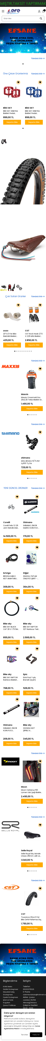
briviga (7, 573)
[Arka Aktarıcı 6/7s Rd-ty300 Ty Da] (32, 442)
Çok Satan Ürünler (15, 296)
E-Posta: (26, 992)
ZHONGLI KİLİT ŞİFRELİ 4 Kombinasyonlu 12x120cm (30, 729)
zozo (5, 330)
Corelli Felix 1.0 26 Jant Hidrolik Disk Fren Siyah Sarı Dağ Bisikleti (10, 526)
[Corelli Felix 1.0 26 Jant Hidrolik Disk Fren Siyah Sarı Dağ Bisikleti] (11, 507)
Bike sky (7, 623)
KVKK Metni (7, 986)
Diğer (26, 573)
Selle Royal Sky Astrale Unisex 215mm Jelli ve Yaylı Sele (31, 854)
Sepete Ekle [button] (12, 122)
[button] (3, 11)
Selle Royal (26, 850)
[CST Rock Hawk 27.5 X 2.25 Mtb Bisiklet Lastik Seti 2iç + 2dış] (34, 315)
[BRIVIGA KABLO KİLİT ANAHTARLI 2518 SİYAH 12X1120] (11, 557)
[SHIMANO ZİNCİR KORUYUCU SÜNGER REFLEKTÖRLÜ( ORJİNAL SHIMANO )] (11, 709)
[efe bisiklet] (23, 37)
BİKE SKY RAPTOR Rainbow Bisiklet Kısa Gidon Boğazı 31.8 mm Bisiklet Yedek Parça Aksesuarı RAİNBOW (11, 678)
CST (27, 330)
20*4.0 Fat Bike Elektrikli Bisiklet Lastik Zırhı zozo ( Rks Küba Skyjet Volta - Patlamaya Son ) (11, 335)
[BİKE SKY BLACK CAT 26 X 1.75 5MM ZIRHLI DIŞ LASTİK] (11, 608)
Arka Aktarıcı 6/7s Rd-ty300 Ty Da (30, 462)
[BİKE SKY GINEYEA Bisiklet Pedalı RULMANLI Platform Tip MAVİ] (34, 92)
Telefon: (26, 986)
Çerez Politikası (9, 1005)
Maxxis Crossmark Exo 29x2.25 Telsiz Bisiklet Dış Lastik (31, 398)
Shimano (27, 522)
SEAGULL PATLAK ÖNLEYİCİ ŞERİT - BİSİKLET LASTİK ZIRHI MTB (30, 577)
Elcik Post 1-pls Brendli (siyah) (29, 678)
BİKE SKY (7, 107)
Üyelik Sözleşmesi (10, 997)
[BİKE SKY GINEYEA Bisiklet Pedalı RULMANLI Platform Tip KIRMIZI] (12, 92)
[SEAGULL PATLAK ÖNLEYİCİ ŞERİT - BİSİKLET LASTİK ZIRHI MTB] (31, 557)
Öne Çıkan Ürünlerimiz (15, 73)
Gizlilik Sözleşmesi (10, 989)
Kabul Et (36, 1034)
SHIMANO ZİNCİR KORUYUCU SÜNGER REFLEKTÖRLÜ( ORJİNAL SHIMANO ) (11, 729)
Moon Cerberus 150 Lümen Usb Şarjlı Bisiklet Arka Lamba (31, 791)
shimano (25, 457)
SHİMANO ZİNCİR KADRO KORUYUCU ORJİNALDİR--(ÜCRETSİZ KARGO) (31, 526)
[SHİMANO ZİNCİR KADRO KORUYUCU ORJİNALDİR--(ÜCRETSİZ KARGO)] (31, 507)
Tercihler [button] (24, 1034)
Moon (24, 786)
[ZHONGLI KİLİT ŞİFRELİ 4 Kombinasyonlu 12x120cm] (31, 709)
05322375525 (28, 989)
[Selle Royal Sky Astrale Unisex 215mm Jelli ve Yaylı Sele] (32, 835)
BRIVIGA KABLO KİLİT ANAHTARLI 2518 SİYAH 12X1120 (11, 577)
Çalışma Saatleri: (30, 1005)
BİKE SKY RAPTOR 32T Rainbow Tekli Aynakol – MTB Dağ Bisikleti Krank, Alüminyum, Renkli (31, 628)
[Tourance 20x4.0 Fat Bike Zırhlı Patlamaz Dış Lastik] (32, 898)
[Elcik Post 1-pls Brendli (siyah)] (31, 659)
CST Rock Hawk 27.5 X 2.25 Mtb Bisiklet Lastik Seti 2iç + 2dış (34, 335)
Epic (25, 674)
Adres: (25, 997)
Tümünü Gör (37, 58)
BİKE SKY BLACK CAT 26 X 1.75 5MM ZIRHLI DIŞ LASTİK (11, 628)
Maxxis (24, 394)
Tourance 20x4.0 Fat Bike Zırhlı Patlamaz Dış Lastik (31, 918)
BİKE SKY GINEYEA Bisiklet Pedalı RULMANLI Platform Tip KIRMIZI (11, 112)
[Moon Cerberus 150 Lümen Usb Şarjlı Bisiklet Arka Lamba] (32, 771)
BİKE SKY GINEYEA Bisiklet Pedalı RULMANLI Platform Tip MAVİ (33, 112)
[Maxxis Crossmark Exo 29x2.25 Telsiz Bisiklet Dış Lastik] (32, 379)
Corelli (6, 522)
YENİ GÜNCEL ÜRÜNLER (16, 488)
